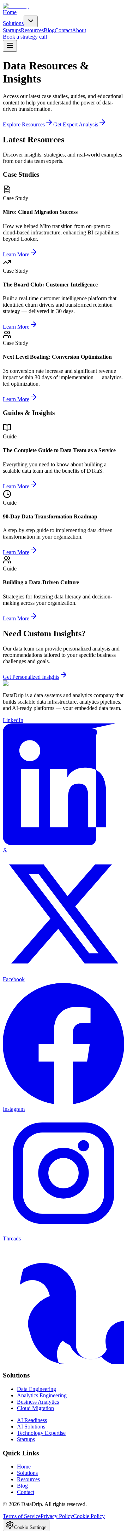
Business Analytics (38, 1402)
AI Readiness (32, 1420)
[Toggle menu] (10, 46)
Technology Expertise (41, 1433)
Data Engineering (36, 1389)
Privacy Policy (57, 1516)
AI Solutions (31, 1427)
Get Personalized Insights (31, 677)
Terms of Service (22, 1516)
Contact (63, 30)
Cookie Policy (89, 1516)
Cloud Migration (35, 1408)
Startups (12, 30)
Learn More (16, 254)
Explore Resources (24, 124)
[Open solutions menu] (31, 21)
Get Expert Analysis (75, 124)
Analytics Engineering (42, 1395)
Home (10, 12)
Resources (32, 30)
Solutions (13, 23)
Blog (49, 30)
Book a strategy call (25, 37)
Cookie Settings (30, 1527)
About (79, 30)
